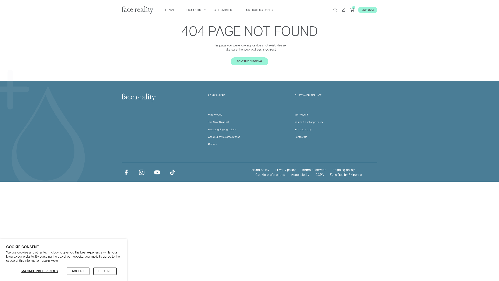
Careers (212, 144)
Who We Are (215, 114)
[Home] (138, 10)
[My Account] (343, 9)
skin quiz (368, 10)
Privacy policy (285, 170)
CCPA (320, 175)
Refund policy (259, 170)
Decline (105, 271)
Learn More (50, 260)
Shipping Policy (303, 129)
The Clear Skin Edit (218, 122)
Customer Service (308, 95)
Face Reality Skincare (346, 175)
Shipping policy (344, 170)
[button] (172, 10)
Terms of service (314, 170)
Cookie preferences (270, 175)
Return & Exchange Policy (309, 122)
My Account (301, 114)
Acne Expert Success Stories (224, 136)
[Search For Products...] (335, 9)
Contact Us (301, 136)
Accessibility (300, 175)
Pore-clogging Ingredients (222, 129)
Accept (78, 271)
